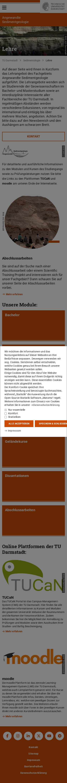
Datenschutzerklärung (46, 405)
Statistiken (14, 416)
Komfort (13, 413)
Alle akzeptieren (19, 423)
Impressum (14, 430)
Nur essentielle (16, 409)
